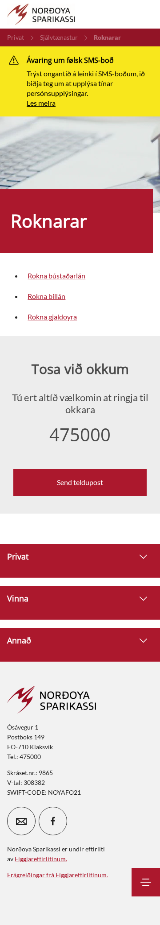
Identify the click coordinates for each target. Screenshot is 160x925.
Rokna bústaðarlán (56, 275)
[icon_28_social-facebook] (53, 821)
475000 (80, 434)
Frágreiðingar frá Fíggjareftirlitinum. (57, 875)
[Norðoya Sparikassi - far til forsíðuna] (41, 14)
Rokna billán (46, 296)
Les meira (41, 103)
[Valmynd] (146, 882)
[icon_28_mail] (21, 821)
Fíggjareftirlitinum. (41, 859)
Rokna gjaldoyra (52, 316)
